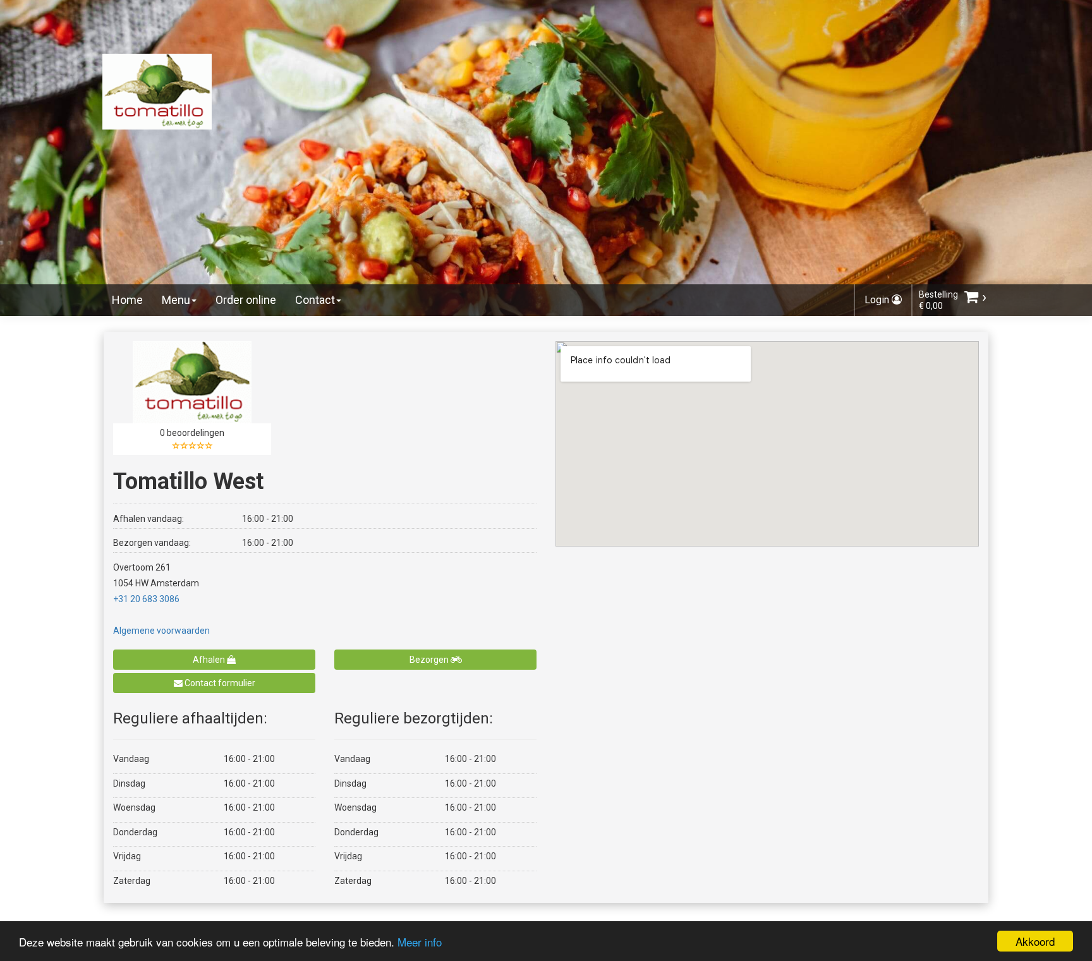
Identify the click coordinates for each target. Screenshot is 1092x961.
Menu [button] (176, 299)
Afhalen (210, 660)
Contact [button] (315, 299)
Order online (245, 299)
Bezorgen (430, 660)
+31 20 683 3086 (146, 599)
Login (878, 300)
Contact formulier (219, 683)
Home (127, 299)
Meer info (419, 942)
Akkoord (1035, 941)
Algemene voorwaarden (161, 631)
